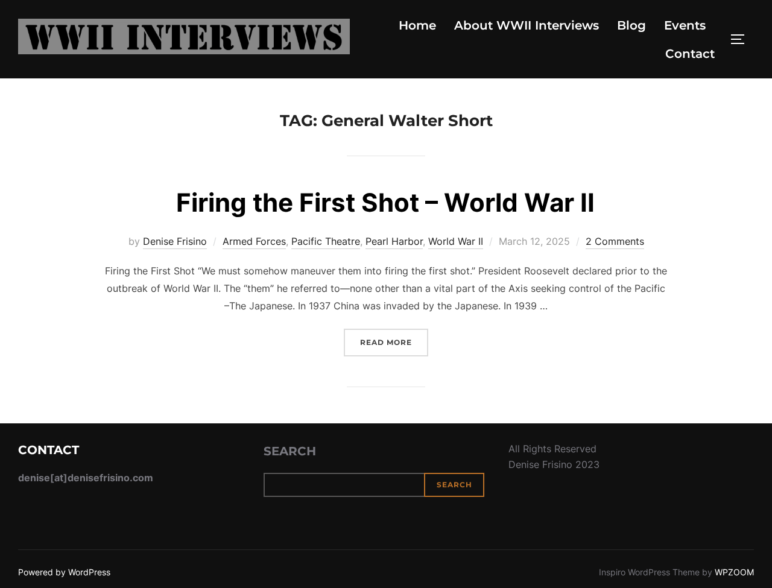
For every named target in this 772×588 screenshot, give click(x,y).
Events (685, 25)
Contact (690, 53)
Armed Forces (254, 241)
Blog (631, 25)
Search (290, 451)
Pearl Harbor (394, 241)
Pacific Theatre (325, 241)
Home (417, 25)
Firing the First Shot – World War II (385, 202)
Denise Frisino (175, 241)
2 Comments (615, 241)
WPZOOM (734, 572)
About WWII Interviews (526, 25)
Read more (394, 342)
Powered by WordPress (64, 572)
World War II (455, 241)
